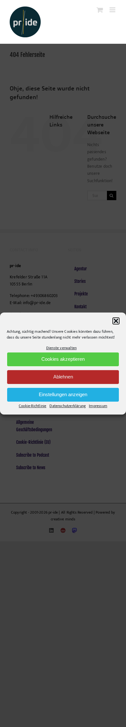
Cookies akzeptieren (63, 359)
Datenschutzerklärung (67, 406)
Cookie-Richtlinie (32, 406)
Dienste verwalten (61, 348)
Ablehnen (63, 377)
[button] (116, 321)
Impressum (98, 406)
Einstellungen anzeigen (63, 394)
